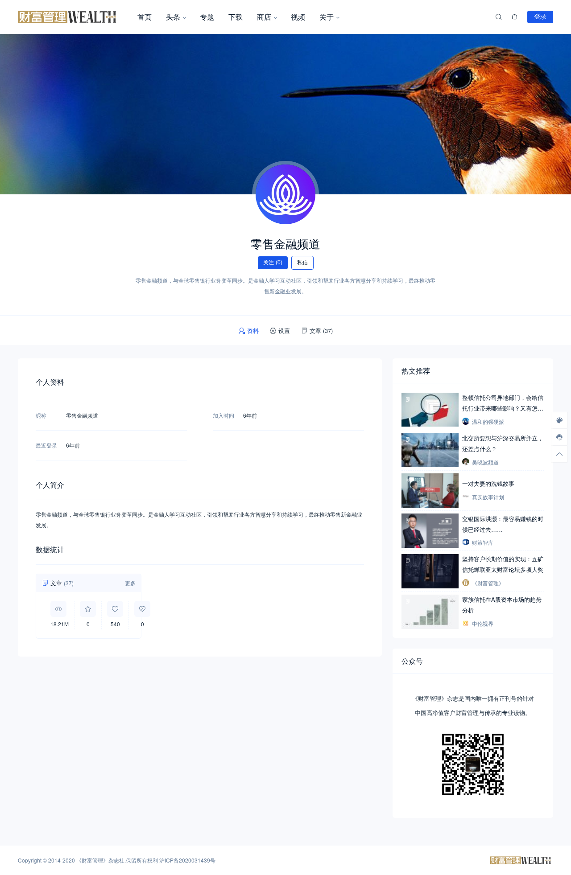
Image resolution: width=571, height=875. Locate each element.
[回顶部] (559, 454)
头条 (173, 17)
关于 (326, 17)
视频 (298, 17)
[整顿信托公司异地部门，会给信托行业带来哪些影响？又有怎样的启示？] (430, 409)
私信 (302, 262)
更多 (130, 583)
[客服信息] (559, 437)
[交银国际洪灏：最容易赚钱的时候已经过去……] (430, 530)
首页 (144, 17)
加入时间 (223, 415)
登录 (540, 16)
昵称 (41, 415)
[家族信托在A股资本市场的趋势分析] (430, 611)
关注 (272, 262)
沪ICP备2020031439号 (187, 860)
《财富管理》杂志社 (100, 860)
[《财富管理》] (74, 17)
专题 (207, 17)
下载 (235, 17)
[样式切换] (559, 420)
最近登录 (46, 445)
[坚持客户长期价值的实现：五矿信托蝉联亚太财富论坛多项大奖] (430, 571)
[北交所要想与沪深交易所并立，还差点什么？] (430, 450)
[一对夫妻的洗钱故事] (430, 490)
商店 (264, 17)
